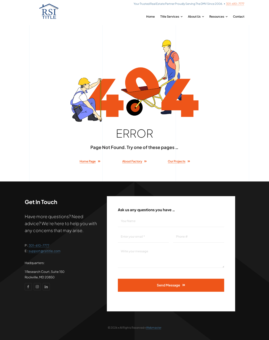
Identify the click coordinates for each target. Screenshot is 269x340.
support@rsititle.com (44, 251)
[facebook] (28, 286)
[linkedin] (46, 286)
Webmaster (153, 327)
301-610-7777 (235, 3)
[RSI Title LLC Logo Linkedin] (49, 4)
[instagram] (37, 286)
